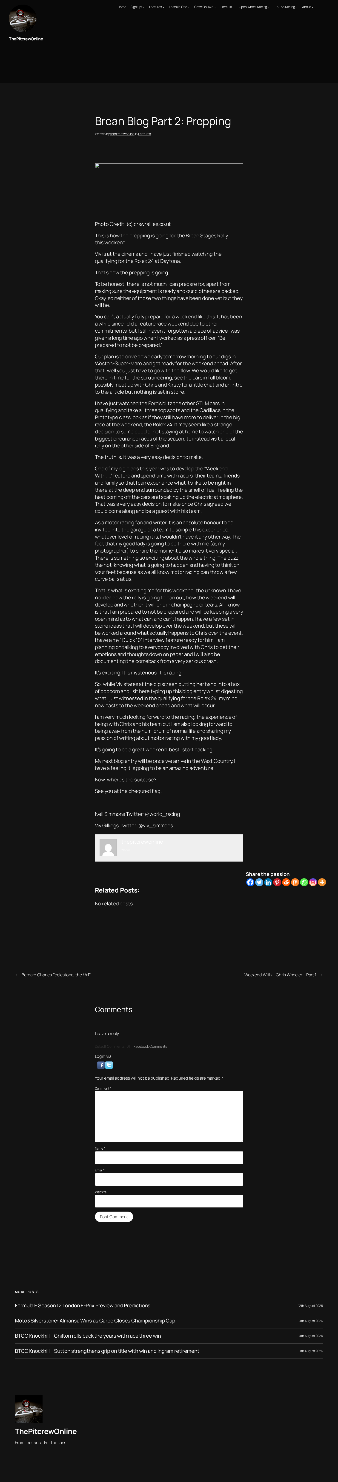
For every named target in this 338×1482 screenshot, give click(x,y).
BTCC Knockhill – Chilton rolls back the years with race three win (88, 1336)
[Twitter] (259, 882)
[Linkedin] (268, 882)
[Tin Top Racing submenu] (297, 7)
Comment (103, 1088)
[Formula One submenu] (189, 7)
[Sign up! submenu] (144, 7)
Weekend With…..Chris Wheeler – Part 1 (280, 974)
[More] (322, 882)
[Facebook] (250, 882)
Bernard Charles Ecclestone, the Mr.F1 (57, 974)
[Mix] (295, 882)
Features (144, 134)
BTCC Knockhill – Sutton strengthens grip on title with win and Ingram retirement (107, 1351)
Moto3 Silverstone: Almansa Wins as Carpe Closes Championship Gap (95, 1321)
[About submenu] (312, 7)
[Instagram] (313, 882)
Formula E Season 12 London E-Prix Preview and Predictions (82, 1305)
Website (100, 1192)
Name (100, 1148)
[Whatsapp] (304, 882)
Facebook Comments (150, 1046)
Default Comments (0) (112, 1046)
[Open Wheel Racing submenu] (269, 7)
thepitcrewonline (122, 134)
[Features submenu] (163, 7)
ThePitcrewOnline (26, 39)
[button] (101, 1064)
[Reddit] (286, 882)
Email (100, 1170)
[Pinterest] (277, 882)
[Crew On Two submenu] (215, 7)
